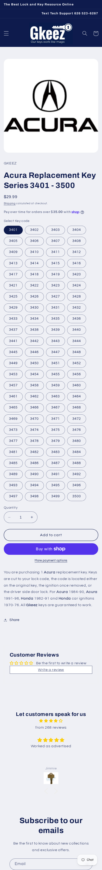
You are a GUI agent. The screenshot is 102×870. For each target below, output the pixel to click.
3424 (76, 285)
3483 (55, 452)
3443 (55, 341)
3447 (55, 352)
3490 (34, 474)
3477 (13, 441)
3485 (13, 463)
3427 (55, 296)
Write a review (51, 670)
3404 (76, 230)
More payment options (51, 560)
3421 (13, 285)
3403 (55, 230)
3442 (34, 341)
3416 (76, 263)
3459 (55, 385)
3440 (76, 329)
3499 (55, 496)
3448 (76, 352)
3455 (55, 374)
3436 (76, 318)
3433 (13, 318)
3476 (76, 430)
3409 (13, 252)
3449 (13, 363)
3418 (34, 274)
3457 (13, 385)
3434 (34, 318)
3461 (13, 396)
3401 (13, 230)
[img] (51, 721)
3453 (13, 374)
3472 (76, 419)
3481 (13, 452)
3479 (55, 441)
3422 (34, 285)
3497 (13, 496)
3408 (76, 241)
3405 (13, 241)
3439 (55, 329)
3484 (76, 452)
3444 (76, 341)
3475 (55, 430)
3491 (55, 474)
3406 (34, 241)
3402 (34, 230)
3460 (76, 385)
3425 (13, 296)
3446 (34, 352)
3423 (55, 285)
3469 (13, 419)
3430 (34, 307)
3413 (13, 263)
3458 (34, 385)
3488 (76, 463)
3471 (55, 419)
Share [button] (14, 620)
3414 (34, 263)
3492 (76, 474)
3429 (13, 307)
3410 (34, 252)
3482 (34, 452)
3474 (34, 430)
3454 (34, 374)
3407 (55, 241)
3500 (76, 496)
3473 (13, 430)
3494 (34, 485)
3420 (76, 274)
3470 (34, 419)
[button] (6, 33)
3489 (13, 474)
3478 (34, 441)
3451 (55, 363)
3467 (55, 407)
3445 (13, 352)
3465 (13, 407)
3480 (76, 441)
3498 (34, 496)
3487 (55, 463)
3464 (76, 396)
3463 (55, 396)
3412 (76, 252)
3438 (34, 329)
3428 (76, 296)
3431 (55, 307)
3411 (55, 252)
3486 (34, 463)
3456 (76, 374)
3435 (55, 318)
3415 (55, 263)
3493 (13, 485)
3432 (76, 307)
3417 (13, 274)
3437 (13, 329)
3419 (55, 274)
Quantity (11, 507)
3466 (34, 407)
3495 (55, 485)
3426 (34, 296)
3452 (76, 363)
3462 (34, 396)
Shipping (10, 203)
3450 (34, 363)
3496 (76, 485)
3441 (13, 341)
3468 (76, 407)
